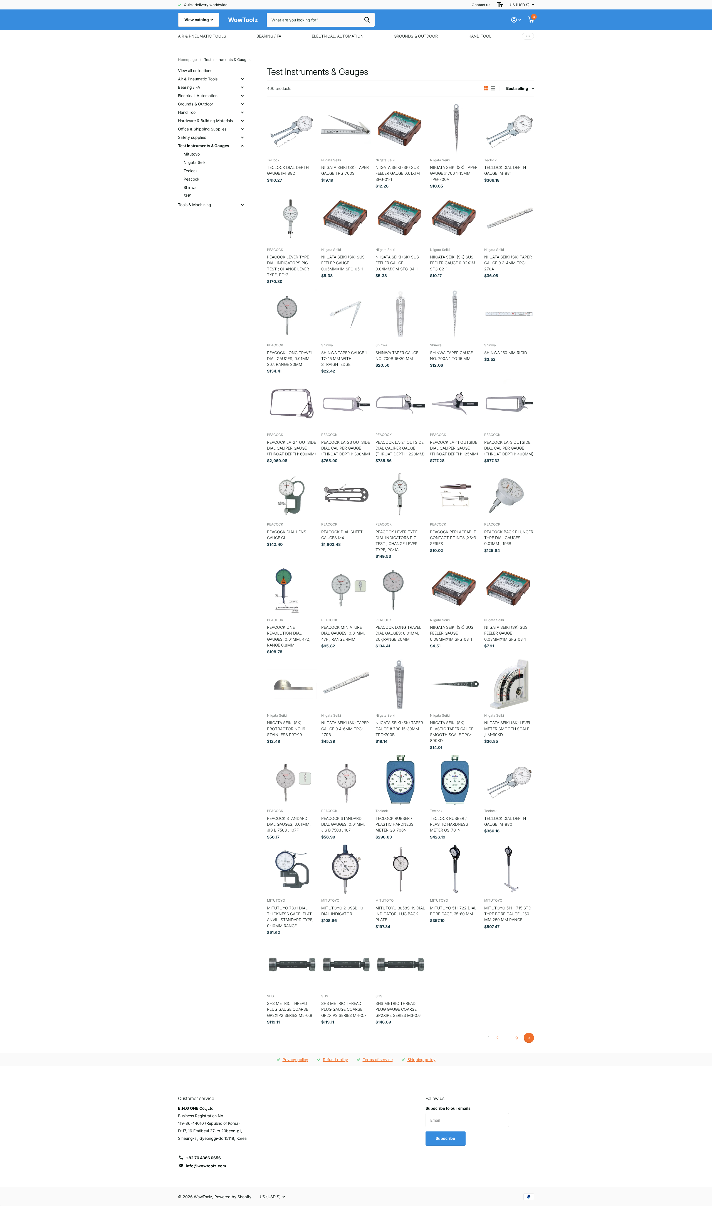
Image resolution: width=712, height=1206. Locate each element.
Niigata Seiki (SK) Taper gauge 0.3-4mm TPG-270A (508, 263)
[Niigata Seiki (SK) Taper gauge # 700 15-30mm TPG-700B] (400, 684)
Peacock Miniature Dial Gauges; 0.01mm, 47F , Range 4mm (343, 633)
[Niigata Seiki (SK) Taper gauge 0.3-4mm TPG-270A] (509, 218)
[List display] (493, 88)
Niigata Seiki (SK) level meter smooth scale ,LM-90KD (507, 728)
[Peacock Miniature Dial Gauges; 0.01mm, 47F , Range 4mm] (346, 588)
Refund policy (335, 1059)
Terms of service (378, 1059)
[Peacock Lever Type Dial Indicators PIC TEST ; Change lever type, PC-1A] (400, 493)
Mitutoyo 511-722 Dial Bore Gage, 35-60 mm (453, 911)
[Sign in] (516, 20)
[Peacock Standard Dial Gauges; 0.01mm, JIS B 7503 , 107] (346, 780)
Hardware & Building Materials (205, 120)
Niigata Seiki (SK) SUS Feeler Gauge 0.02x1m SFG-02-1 (452, 263)
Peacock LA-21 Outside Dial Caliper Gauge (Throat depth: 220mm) (400, 448)
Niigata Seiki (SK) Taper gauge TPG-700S (345, 170)
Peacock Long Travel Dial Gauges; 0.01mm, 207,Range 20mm (398, 633)
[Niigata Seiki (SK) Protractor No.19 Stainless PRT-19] (292, 684)
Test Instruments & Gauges (203, 145)
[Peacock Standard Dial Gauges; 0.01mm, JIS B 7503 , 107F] (292, 780)
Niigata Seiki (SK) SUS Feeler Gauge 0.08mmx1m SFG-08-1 (451, 633)
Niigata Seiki (195, 162)
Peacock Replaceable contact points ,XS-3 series (453, 537)
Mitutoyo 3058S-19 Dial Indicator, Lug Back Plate (400, 914)
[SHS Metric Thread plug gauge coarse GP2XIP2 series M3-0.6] (400, 965)
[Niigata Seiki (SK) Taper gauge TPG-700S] (346, 129)
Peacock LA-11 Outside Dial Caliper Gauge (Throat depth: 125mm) (454, 448)
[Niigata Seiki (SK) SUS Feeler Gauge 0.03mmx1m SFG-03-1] (509, 588)
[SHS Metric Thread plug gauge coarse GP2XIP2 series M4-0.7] (346, 965)
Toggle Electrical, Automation (242, 95)
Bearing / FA (268, 36)
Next (529, 1038)
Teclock (191, 170)
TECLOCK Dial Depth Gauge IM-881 (505, 170)
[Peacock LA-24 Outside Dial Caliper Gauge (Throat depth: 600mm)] (292, 403)
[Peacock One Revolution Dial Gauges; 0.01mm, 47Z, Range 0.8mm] (292, 588)
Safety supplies (192, 137)
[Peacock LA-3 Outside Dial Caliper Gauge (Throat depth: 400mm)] (509, 403)
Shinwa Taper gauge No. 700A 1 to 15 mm (451, 355)
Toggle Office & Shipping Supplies (242, 129)
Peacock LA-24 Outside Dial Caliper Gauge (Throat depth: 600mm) (291, 448)
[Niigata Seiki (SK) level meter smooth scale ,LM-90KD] (509, 684)
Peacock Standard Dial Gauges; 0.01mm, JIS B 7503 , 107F (289, 824)
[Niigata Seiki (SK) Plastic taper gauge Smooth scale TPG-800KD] (455, 684)
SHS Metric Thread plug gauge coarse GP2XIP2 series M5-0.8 (289, 1009)
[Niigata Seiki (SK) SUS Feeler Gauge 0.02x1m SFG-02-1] (455, 218)
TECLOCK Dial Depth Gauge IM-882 (288, 170)
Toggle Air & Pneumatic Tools (242, 79)
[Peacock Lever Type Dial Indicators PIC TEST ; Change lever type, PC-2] (292, 218)
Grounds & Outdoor (416, 36)
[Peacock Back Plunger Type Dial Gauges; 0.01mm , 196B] (509, 493)
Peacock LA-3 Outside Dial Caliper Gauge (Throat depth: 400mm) (508, 448)
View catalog (197, 19)
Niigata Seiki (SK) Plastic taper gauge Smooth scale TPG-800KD (451, 731)
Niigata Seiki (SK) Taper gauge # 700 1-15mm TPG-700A (454, 173)
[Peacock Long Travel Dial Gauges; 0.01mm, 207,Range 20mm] (400, 588)
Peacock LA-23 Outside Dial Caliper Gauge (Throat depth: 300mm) (345, 448)
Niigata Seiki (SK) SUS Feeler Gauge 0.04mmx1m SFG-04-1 (397, 263)
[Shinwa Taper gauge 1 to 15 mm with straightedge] (346, 314)
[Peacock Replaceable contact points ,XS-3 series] (455, 493)
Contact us (481, 5)
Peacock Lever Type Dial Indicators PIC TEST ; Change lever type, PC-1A (396, 540)
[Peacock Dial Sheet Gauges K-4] (346, 493)
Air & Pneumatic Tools (202, 36)
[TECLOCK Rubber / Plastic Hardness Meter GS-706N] (400, 780)
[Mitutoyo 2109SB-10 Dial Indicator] (346, 869)
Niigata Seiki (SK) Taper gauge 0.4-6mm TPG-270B (345, 728)
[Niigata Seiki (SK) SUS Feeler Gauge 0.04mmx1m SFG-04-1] (400, 218)
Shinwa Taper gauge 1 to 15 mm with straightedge (344, 358)
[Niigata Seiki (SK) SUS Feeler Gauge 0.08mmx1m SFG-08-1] (455, 588)
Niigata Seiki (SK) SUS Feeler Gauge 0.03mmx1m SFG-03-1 (506, 633)
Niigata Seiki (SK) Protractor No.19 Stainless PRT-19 (286, 728)
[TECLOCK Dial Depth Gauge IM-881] (509, 129)
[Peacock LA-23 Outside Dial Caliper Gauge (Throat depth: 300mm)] (346, 403)
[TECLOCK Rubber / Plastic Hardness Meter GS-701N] (455, 780)
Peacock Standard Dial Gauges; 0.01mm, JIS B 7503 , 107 (343, 824)
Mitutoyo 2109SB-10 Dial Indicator (342, 911)
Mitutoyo (192, 154)
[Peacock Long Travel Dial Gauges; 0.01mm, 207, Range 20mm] (292, 314)
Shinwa (190, 187)
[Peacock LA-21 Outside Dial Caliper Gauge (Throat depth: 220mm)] (400, 403)
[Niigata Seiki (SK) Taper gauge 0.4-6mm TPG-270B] (346, 684)
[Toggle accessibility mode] (500, 4)
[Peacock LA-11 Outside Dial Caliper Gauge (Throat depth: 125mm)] (455, 403)
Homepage (187, 59)
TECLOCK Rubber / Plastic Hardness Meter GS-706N (394, 824)
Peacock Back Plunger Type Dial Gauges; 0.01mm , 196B (508, 537)
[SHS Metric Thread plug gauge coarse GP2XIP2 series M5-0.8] (292, 965)
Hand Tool (479, 36)
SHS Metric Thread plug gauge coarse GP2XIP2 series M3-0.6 (398, 1009)
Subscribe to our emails (448, 1108)
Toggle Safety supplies (242, 137)
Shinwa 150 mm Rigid (505, 352)
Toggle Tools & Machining (242, 204)
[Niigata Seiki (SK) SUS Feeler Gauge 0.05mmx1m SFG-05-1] (346, 218)
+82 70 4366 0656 (203, 1157)
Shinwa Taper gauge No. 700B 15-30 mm (396, 355)
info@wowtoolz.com (206, 1165)
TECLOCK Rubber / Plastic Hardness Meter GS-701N (449, 824)
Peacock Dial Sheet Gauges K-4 (342, 534)
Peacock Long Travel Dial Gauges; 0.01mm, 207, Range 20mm (290, 358)
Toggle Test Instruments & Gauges (242, 145)
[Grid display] (486, 88)
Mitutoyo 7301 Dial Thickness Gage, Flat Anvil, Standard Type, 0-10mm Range (290, 917)
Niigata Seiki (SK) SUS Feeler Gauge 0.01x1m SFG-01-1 (397, 173)
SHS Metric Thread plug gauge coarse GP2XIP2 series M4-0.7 (344, 1009)
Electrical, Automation (338, 36)
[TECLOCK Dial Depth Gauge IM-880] (509, 780)
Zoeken (367, 20)
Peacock (191, 179)
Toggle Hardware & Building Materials (242, 120)
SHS (187, 195)
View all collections (195, 70)
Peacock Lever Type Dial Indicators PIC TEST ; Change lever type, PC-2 (288, 266)
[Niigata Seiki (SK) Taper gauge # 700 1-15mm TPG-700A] (455, 129)
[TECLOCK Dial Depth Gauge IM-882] (292, 129)
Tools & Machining (194, 204)
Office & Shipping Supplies (202, 129)
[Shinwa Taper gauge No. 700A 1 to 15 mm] (455, 314)
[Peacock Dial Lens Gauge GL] (292, 493)
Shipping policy (421, 1059)
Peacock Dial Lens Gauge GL (286, 534)
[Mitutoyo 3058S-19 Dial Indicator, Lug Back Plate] (400, 869)
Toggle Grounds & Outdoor (242, 104)
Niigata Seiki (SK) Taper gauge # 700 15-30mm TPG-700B (399, 728)
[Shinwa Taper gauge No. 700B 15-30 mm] (400, 314)
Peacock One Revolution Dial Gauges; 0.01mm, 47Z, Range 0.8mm (288, 636)
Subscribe (446, 1138)
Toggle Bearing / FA (242, 87)
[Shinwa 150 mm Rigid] (509, 314)
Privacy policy (295, 1059)
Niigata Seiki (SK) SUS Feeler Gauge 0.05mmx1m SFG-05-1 (343, 263)
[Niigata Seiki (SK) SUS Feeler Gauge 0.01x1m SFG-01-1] (400, 129)
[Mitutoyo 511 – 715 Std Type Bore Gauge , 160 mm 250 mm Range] (509, 869)
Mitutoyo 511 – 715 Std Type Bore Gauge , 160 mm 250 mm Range (507, 914)
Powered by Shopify (232, 1196)
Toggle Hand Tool (242, 112)
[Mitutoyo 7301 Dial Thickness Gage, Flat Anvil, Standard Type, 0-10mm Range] (292, 869)
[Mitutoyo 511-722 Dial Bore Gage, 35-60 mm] (455, 869)
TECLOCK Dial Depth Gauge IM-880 (505, 821)
